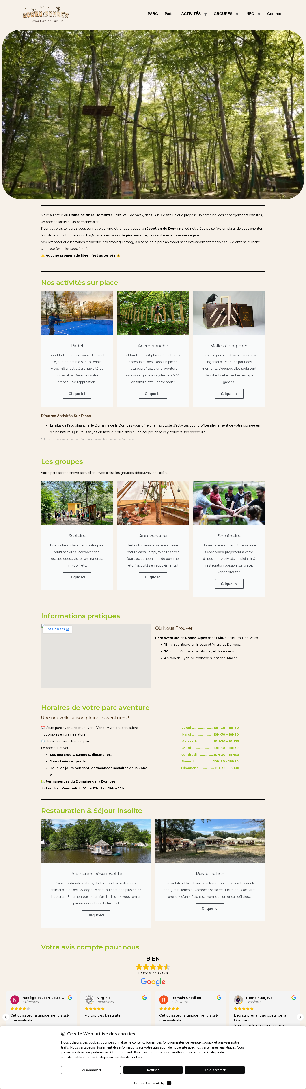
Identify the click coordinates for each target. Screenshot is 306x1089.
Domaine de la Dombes (89, 215)
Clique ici (77, 394)
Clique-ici (95, 915)
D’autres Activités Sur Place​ (66, 416)
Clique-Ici (210, 908)
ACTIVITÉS (191, 14)
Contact (274, 14)
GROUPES (223, 14)
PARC (153, 14)
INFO (249, 14)
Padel (170, 14)
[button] (300, 1017)
